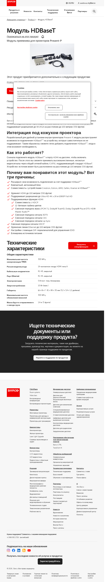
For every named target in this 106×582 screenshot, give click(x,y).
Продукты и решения (14, 11)
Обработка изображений (62, 454)
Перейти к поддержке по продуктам (52, 358)
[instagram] (8, 550)
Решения (33, 468)
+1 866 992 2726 (18, 537)
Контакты (38, 11)
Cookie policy (40, 100)
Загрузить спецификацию (81, 245)
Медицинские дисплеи (61, 389)
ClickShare (34, 389)
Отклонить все (53, 107)
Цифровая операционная (86, 389)
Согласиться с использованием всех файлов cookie (66, 116)
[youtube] (29, 550)
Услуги (79, 406)
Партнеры (82, 11)
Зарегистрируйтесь (50, 561)
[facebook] (13, 550)
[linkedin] (18, 550)
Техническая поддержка (52, 11)
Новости (28, 11)
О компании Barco (69, 11)
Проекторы (34, 410)
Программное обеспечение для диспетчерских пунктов (63, 440)
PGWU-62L (12, 82)
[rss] (23, 550)
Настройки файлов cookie (27, 107)
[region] (52, 103)
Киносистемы (35, 427)
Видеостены (34, 448)
